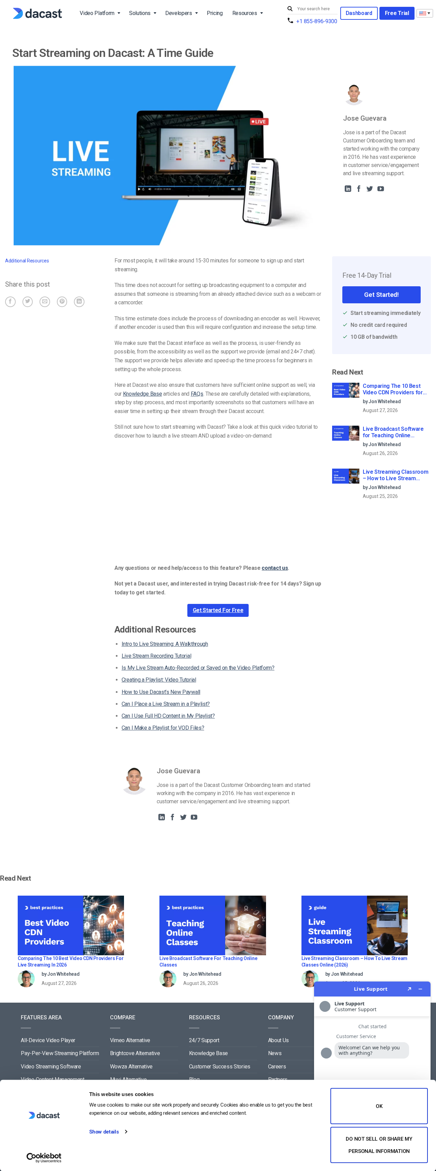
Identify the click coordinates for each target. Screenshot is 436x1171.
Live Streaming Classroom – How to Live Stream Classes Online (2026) (395, 475)
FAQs (197, 394)
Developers (178, 13)
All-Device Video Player (48, 1040)
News (275, 1053)
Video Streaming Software (51, 1066)
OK (379, 1106)
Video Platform (97, 13)
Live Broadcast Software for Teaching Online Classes (393, 432)
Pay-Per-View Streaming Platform (60, 1053)
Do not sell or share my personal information (379, 1145)
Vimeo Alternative (130, 1040)
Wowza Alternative (131, 1066)
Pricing (215, 13)
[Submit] (290, 9)
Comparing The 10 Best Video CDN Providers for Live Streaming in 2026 (393, 389)
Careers (277, 1066)
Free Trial (397, 13)
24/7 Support (204, 1040)
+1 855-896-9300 (316, 21)
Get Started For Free (218, 610)
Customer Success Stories (219, 1066)
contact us (275, 568)
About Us (278, 1040)
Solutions (140, 13)
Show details (104, 1132)
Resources (244, 13)
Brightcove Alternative (135, 1053)
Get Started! (381, 295)
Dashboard (359, 13)
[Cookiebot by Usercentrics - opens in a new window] (44, 1158)
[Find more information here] (372, 1073)
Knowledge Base (142, 394)
